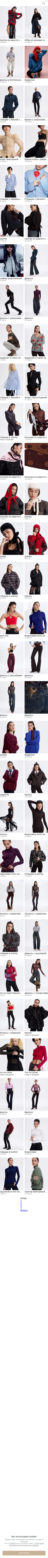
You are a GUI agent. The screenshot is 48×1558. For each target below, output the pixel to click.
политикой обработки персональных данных (26, 1544)
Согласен (24, 1553)
